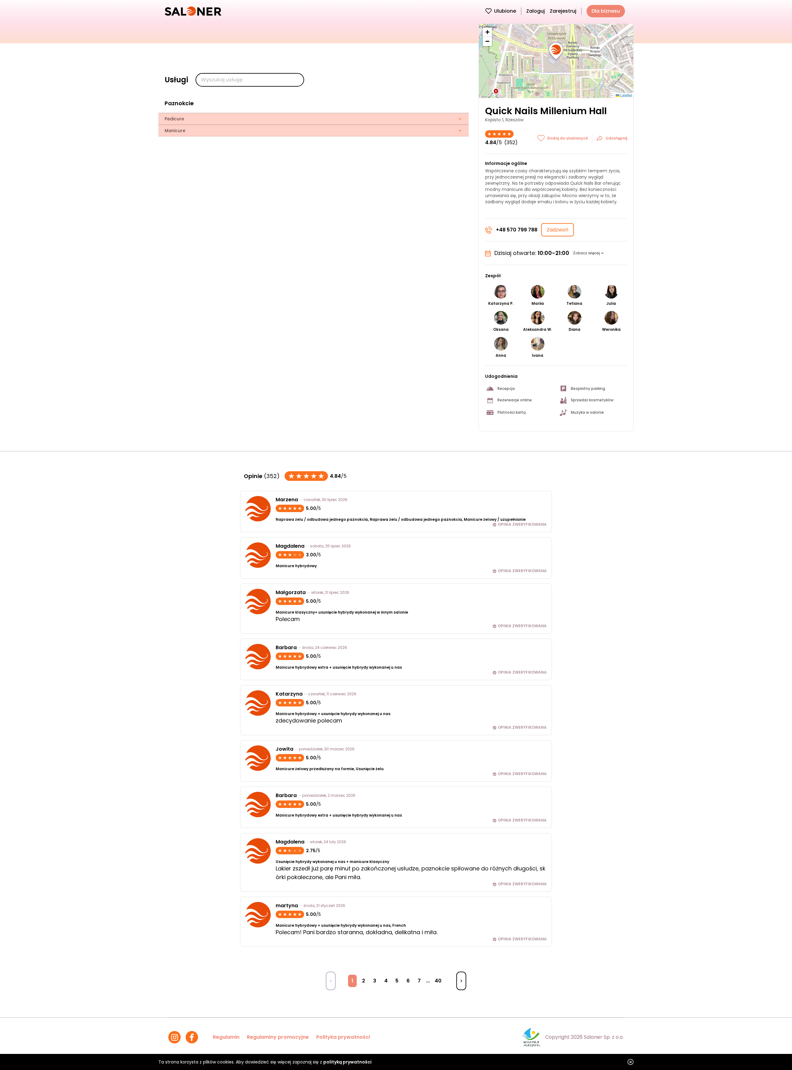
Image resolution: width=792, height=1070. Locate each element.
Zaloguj (535, 11)
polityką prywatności (347, 1062)
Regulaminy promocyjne (278, 1037)
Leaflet (625, 95)
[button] (556, 51)
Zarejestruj (563, 11)
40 (438, 980)
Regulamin (226, 1037)
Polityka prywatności (343, 1037)
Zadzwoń (557, 229)
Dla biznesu (606, 11)
